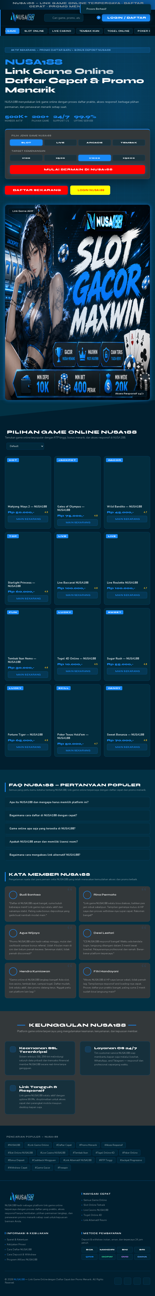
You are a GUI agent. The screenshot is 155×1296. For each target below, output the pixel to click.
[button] (77, 802)
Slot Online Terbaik (94, 1205)
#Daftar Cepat (64, 1145)
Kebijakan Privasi (16, 1244)
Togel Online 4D (93, 1215)
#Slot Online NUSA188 (20, 1152)
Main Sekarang (28, 519)
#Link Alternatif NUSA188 (77, 1160)
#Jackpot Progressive (131, 1160)
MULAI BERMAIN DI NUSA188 (78, 169)
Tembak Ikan (89, 31)
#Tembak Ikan (80, 1152)
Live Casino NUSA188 (96, 1210)
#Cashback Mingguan (44, 1160)
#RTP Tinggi (105, 1160)
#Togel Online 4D (105, 1152)
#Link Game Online (38, 1145)
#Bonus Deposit (16, 1160)
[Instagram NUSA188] (117, 1281)
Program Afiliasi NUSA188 (22, 1259)
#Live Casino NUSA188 (52, 1152)
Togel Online (118, 31)
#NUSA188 (14, 1145)
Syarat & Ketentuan (17, 1239)
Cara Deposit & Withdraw (21, 1254)
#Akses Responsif (114, 1145)
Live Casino (61, 31)
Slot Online (34, 31)
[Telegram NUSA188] (127, 1281)
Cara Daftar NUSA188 (19, 1249)
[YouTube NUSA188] (146, 1281)
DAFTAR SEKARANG (37, 190)
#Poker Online (129, 1152)
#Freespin (63, 1167)
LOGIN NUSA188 (91, 190)
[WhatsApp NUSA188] (137, 1281)
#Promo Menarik (88, 1145)
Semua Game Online (95, 1200)
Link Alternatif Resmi (95, 1220)
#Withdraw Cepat (17, 1167)
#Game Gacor (42, 1167)
